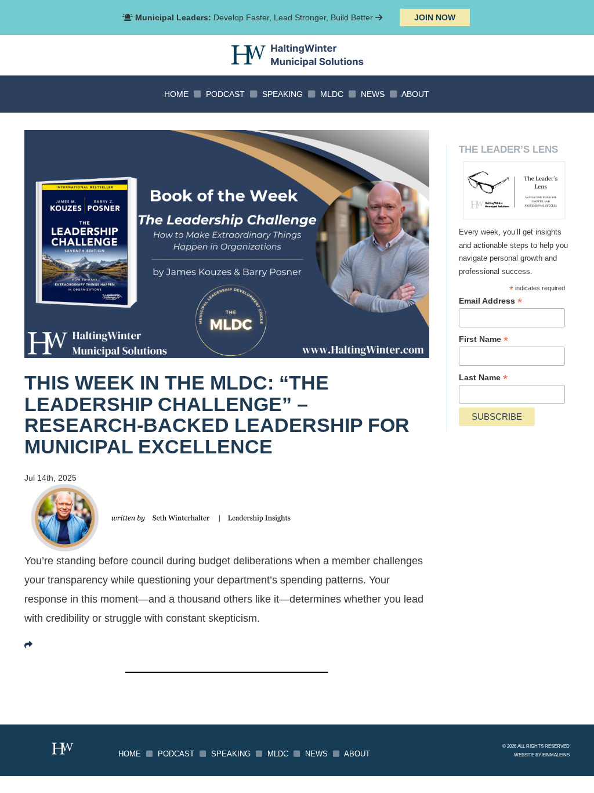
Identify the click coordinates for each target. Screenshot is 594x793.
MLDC (331, 94)
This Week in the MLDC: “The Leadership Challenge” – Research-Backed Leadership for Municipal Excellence (217, 415)
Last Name (483, 377)
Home (176, 94)
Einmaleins (556, 755)
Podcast (225, 94)
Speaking (282, 94)
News (373, 94)
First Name (483, 339)
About (415, 94)
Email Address (490, 301)
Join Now (434, 17)
